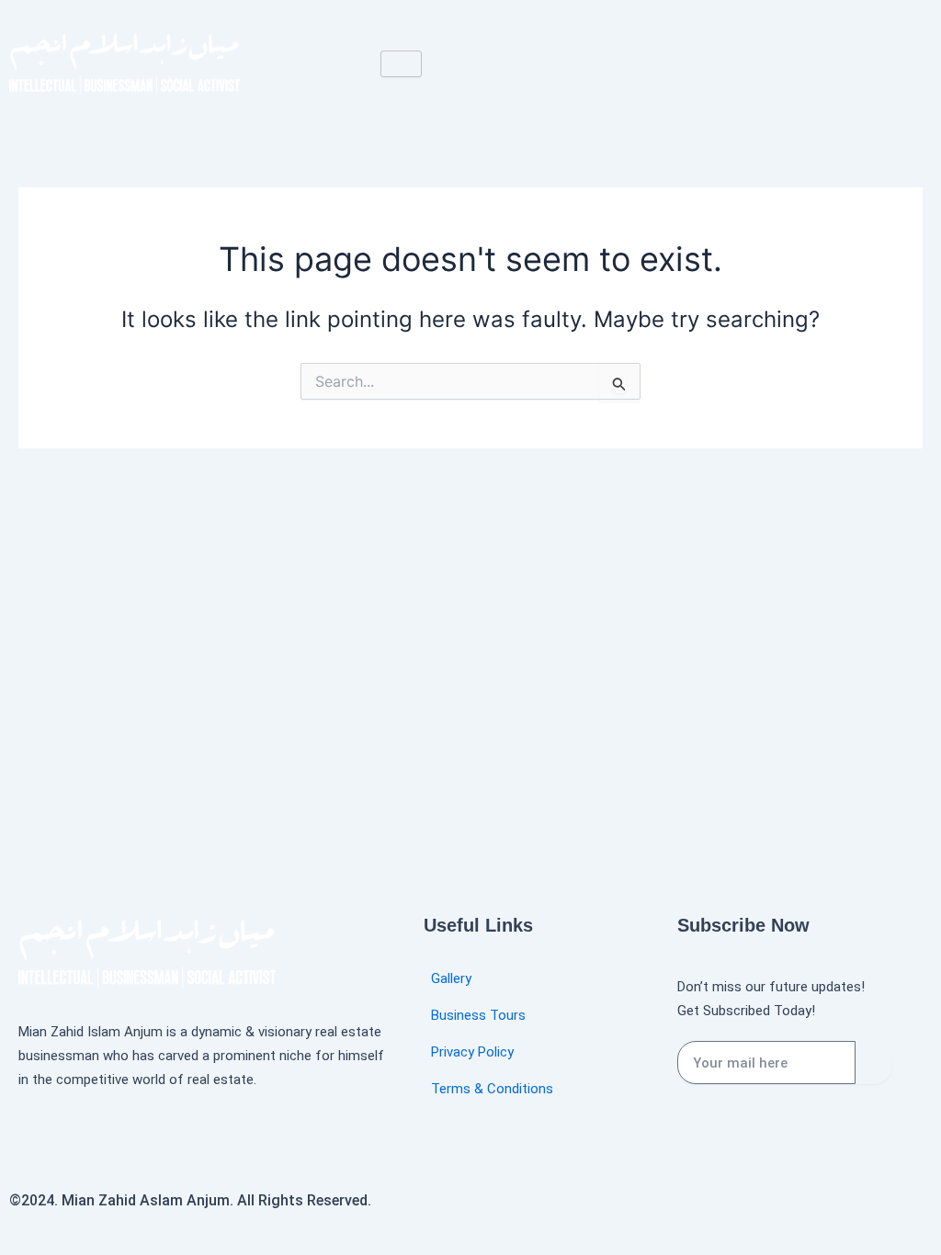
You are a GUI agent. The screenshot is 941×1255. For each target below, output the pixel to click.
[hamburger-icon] (401, 64)
